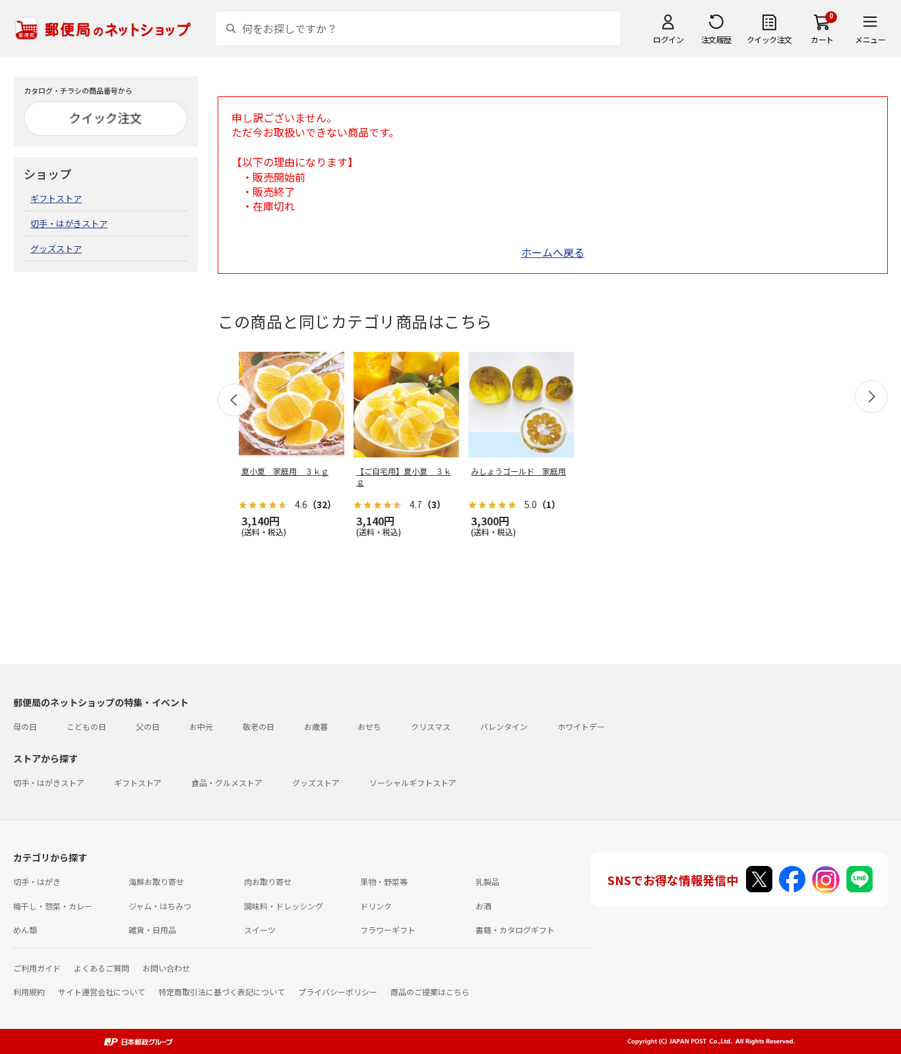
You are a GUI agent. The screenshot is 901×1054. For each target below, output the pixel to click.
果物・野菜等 (384, 881)
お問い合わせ (166, 967)
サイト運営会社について (101, 991)
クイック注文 (769, 39)
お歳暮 (316, 726)
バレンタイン (504, 726)
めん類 (25, 929)
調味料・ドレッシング (283, 905)
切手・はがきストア (69, 223)
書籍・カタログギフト (515, 929)
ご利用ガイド (37, 967)
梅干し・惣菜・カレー (52, 905)
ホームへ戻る (552, 252)
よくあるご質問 (101, 967)
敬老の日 (258, 726)
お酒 (483, 905)
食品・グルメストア (227, 782)
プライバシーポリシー (337, 991)
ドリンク (376, 905)
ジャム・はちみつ (160, 905)
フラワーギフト (388, 929)
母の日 (25, 726)
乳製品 (487, 881)
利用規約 (29, 991)
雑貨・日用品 (152, 929)
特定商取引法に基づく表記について (221, 991)
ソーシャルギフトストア (412, 782)
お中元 (201, 726)
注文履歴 (716, 39)
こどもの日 (86, 726)
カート (822, 39)
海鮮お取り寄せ (156, 881)
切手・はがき (37, 881)
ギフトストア (56, 198)
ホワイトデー (581, 726)
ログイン (668, 39)
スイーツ (260, 929)
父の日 (148, 726)
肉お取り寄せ (268, 881)
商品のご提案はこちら (430, 991)
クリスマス (430, 726)
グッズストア (56, 248)
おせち (369, 726)
